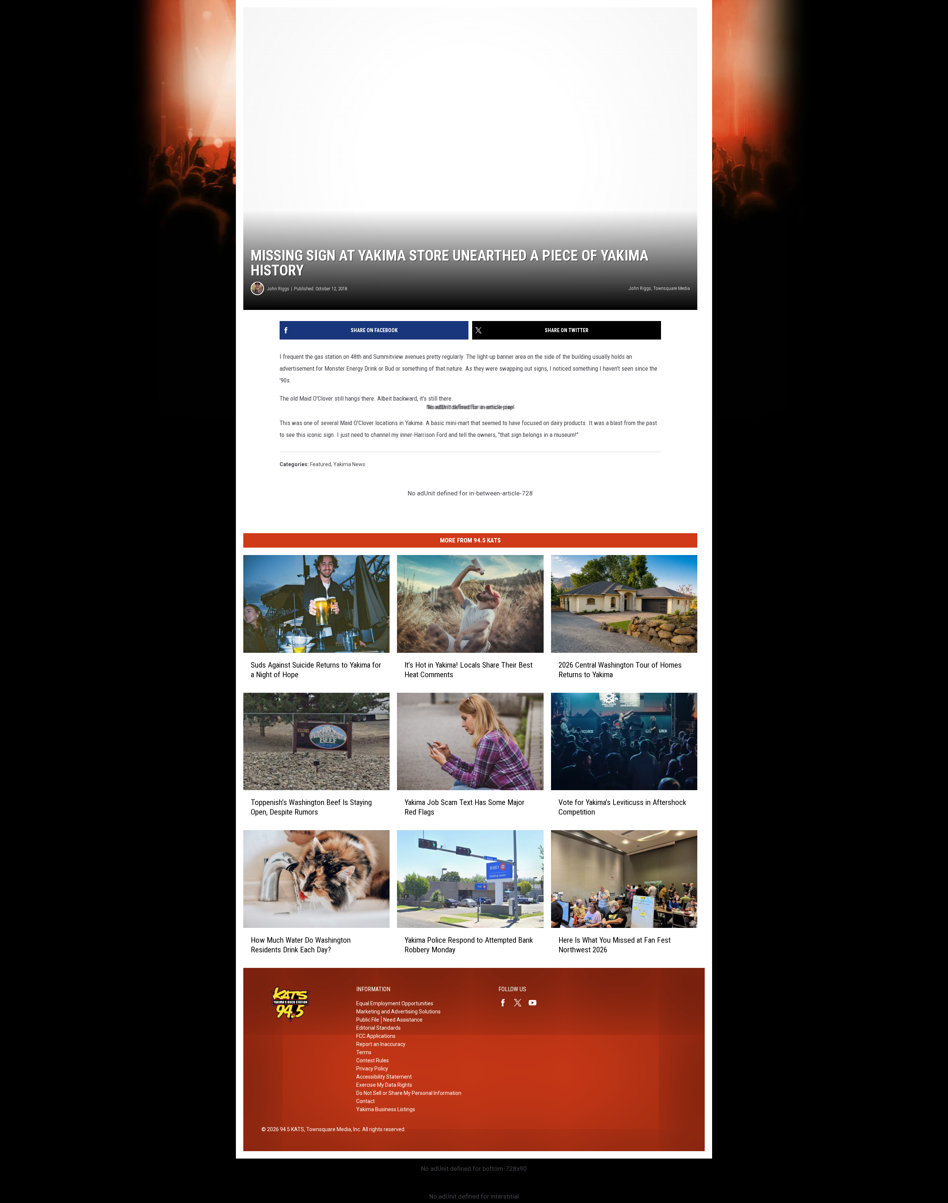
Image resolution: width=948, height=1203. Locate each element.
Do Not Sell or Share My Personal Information (408, 1093)
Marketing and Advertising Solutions (398, 1012)
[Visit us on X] (520, 1002)
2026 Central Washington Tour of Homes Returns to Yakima (620, 670)
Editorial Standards (378, 1028)
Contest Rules (372, 1060)
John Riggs (278, 288)
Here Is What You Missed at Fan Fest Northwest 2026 (614, 945)
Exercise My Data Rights (384, 1085)
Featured (320, 464)
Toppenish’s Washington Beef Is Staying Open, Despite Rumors (311, 807)
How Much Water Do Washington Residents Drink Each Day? (301, 945)
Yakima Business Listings (385, 1109)
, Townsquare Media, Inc (332, 1129)
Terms (363, 1052)
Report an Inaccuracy (380, 1044)
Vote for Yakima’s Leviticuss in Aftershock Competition (622, 807)
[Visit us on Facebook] (505, 1002)
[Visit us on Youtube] (535, 1002)
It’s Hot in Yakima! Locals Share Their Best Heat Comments (468, 670)
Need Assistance (403, 1020)
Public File (367, 1020)
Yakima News (349, 464)
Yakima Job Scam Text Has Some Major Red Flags (464, 807)
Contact (365, 1101)
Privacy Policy (372, 1069)
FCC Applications (375, 1036)
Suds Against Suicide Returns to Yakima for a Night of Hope (316, 670)
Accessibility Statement (384, 1077)
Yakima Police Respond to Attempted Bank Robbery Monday (468, 945)
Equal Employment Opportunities (394, 1003)
